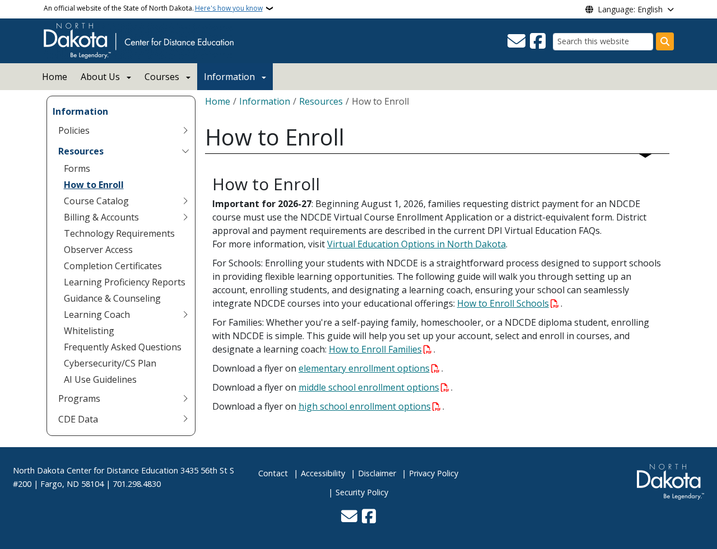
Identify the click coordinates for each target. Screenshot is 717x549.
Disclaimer (377, 473)
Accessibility (323, 473)
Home (54, 77)
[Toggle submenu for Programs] (185, 398)
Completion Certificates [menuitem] (113, 266)
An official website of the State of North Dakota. (153, 8)
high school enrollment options (365, 406)
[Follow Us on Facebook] (538, 41)
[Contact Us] (516, 41)
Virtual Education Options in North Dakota (416, 244)
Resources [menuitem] (81, 151)
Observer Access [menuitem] (98, 249)
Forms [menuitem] (77, 168)
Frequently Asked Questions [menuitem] (122, 347)
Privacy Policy (433, 473)
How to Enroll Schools (503, 303)
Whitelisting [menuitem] (89, 331)
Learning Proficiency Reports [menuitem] (124, 282)
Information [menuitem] (80, 111)
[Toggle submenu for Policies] (185, 130)
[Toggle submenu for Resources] (185, 151)
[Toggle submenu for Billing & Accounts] (185, 217)
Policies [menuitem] (74, 130)
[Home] (139, 40)
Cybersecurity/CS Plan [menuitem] (110, 363)
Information (229, 77)
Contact (273, 473)
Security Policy (362, 492)
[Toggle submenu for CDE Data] (185, 419)
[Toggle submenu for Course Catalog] (185, 201)
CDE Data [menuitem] (78, 419)
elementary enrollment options (364, 368)
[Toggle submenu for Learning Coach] (185, 314)
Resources (321, 101)
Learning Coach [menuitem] (97, 314)
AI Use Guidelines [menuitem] (100, 379)
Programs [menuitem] (79, 398)
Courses (162, 77)
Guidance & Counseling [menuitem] (112, 298)
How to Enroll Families (375, 349)
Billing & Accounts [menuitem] (101, 217)
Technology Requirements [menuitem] (119, 233)
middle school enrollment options (369, 387)
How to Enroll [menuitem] (94, 185)
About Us (100, 77)
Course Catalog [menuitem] (96, 201)
